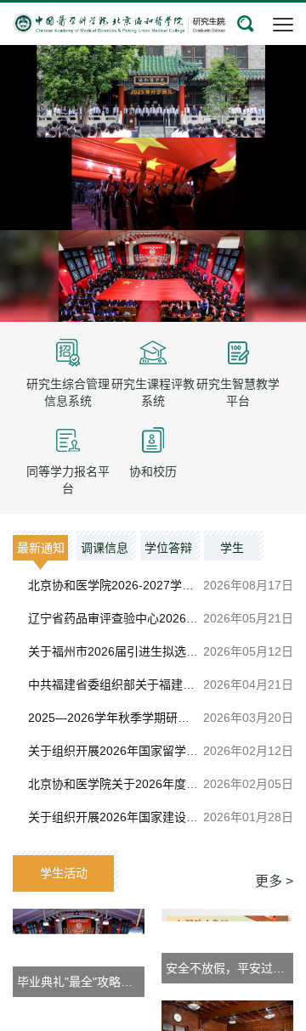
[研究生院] (119, 22)
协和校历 (153, 471)
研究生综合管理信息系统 (68, 392)
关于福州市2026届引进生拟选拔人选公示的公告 (154, 651)
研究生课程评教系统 (153, 392)
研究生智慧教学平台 (238, 392)
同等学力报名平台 (68, 480)
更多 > (274, 881)
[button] (245, 23)
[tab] (42, 546)
